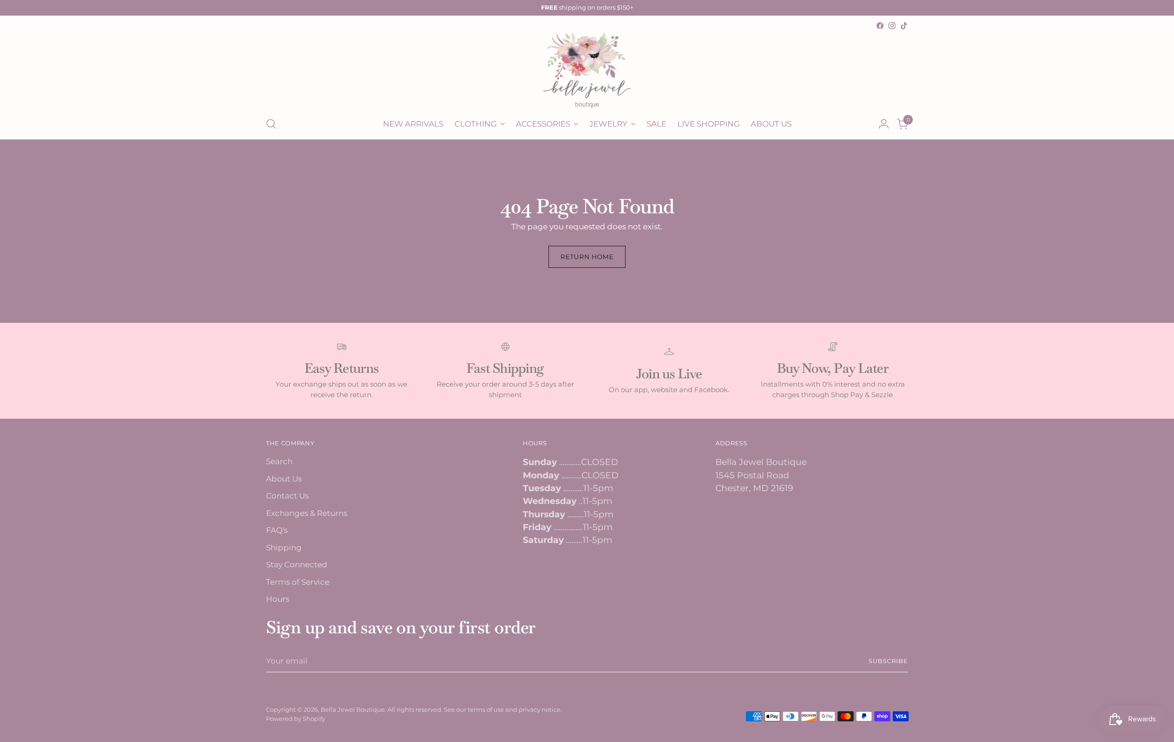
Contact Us (287, 495)
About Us (284, 478)
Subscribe (888, 660)
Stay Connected (296, 564)
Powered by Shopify (295, 718)
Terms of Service (297, 582)
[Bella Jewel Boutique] (587, 70)
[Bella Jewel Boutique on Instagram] (892, 26)
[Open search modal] (271, 124)
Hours (277, 599)
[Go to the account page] (884, 124)
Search (279, 461)
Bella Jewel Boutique (353, 709)
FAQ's (277, 530)
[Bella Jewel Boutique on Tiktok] (904, 26)
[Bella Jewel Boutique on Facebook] (880, 26)
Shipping (284, 547)
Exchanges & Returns (306, 513)
